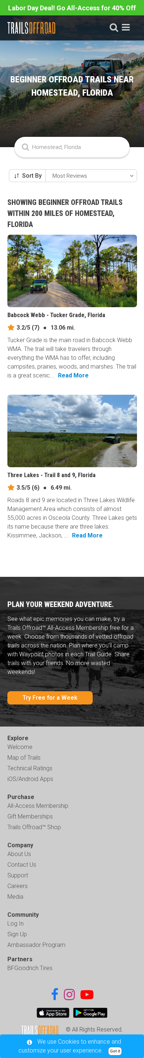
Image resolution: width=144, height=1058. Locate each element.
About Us (19, 854)
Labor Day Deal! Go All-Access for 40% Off (72, 8)
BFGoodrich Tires (29, 968)
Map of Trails (24, 757)
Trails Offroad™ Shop (34, 827)
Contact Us (21, 864)
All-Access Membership (37, 805)
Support (17, 875)
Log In (15, 923)
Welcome (19, 746)
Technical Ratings (29, 768)
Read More (73, 375)
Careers (17, 886)
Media (15, 896)
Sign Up (17, 934)
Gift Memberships (30, 816)
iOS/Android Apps (30, 778)
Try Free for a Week (50, 697)
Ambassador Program (36, 944)
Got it (115, 1051)
